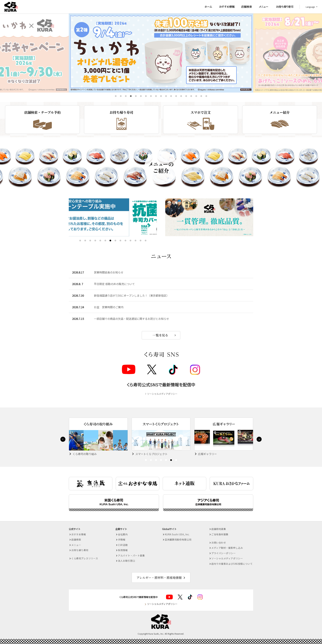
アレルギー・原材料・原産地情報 (159, 577)
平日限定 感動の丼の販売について (114, 284)
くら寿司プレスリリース (84, 558)
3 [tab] (125, 96)
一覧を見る (161, 335)
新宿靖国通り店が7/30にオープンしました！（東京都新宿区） (131, 295)
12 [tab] (171, 96)
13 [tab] (176, 96)
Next (259, 439)
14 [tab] (181, 96)
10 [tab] (161, 96)
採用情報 (123, 550)
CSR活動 (123, 545)
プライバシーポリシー (223, 553)
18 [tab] (201, 96)
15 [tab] (186, 96)
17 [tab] (196, 96)
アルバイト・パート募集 (131, 555)
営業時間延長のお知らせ (108, 272)
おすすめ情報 (78, 534)
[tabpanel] (161, 53)
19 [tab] (206, 96)
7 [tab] (146, 96)
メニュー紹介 (280, 112)
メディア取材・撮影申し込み (227, 547)
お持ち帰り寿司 (121, 112)
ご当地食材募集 (219, 534)
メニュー (76, 545)
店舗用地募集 (218, 529)
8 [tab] (151, 96)
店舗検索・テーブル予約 (42, 112)
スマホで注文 (201, 112)
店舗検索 (76, 539)
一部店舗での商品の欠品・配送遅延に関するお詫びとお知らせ (131, 319)
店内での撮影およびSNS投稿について (232, 563)
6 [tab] (141, 96)
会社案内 (123, 534)
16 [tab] (191, 96)
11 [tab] (166, 96)
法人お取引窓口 (126, 560)
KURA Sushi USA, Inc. (177, 534)
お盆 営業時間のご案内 (108, 307)
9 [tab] (156, 96)
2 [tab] (120, 96)
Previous (62, 439)
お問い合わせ (218, 542)
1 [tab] (115, 96)
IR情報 (121, 539)
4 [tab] (130, 96)
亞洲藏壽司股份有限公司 (178, 539)
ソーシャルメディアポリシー (162, 393)
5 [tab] (136, 96)
